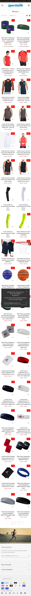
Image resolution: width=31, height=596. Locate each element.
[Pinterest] (10, 593)
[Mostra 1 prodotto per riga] (27, 15)
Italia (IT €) (6, 579)
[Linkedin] (21, 593)
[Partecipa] (25, 303)
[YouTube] (25, 593)
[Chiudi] (27, 292)
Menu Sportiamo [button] (6, 564)
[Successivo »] (22, 522)
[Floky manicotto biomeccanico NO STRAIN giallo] (7, 221)
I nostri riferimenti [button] (7, 569)
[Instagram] (14, 593)
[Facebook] (2, 593)
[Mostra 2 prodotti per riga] (29, 15)
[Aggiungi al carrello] (13, 33)
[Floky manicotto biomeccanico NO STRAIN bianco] (23, 194)
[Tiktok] (6, 593)
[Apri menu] (3, 5)
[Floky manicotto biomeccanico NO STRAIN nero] (7, 194)
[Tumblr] (17, 593)
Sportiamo (6, 591)
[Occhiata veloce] (13, 64)
